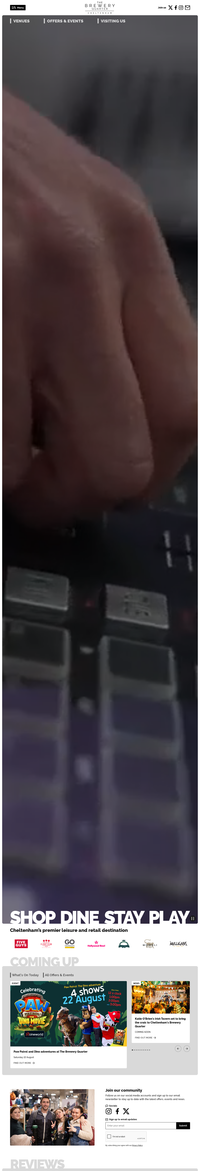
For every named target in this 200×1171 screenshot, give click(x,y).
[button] (18, 7)
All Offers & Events (59, 975)
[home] (100, 7)
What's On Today (25, 975)
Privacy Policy (137, 1145)
